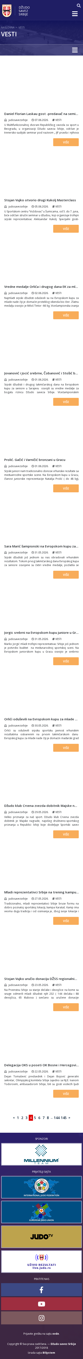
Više (66, 142)
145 (64, 1117)
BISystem (49, 1353)
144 (57, 1117)
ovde (55, 1333)
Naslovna (7, 27)
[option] (41, 1154)
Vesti (22, 27)
